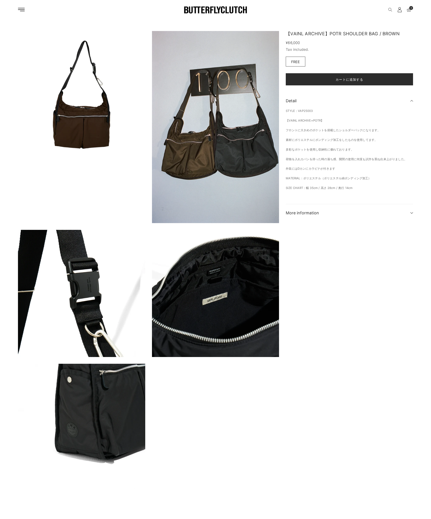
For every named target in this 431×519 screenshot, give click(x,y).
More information (302, 213)
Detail (291, 100)
